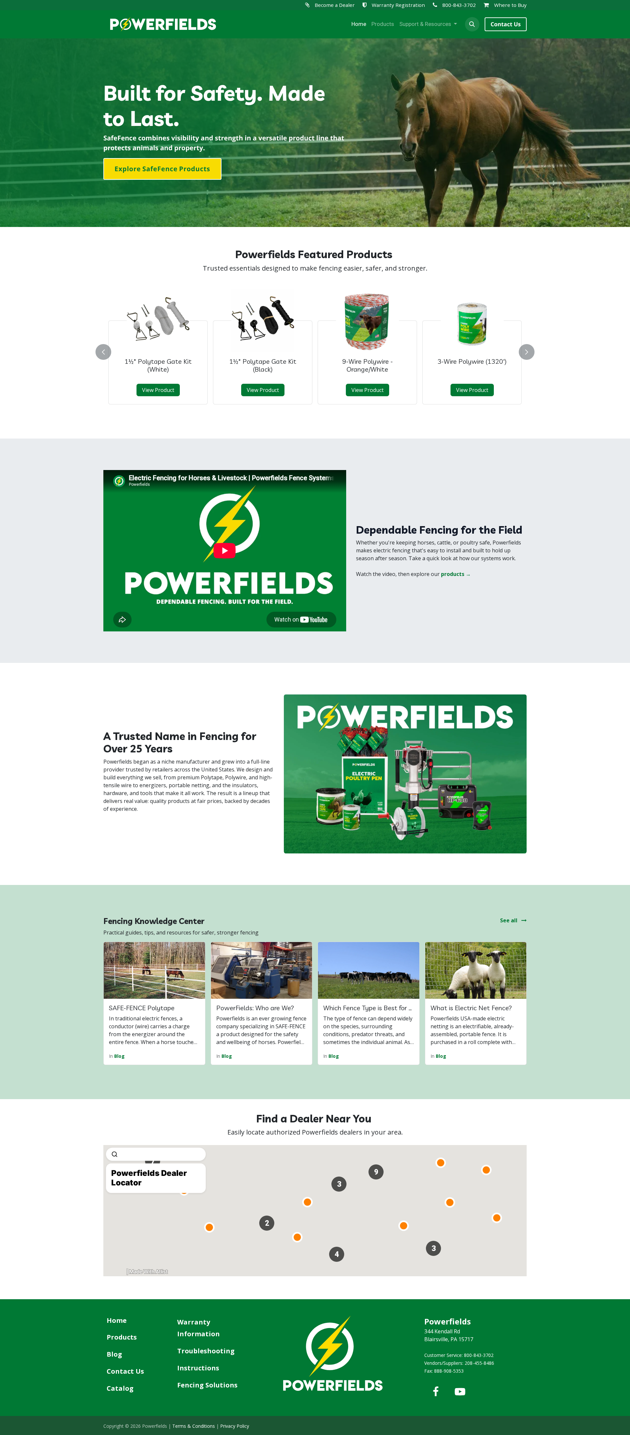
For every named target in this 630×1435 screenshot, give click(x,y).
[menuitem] (359, 24)
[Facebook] (435, 1391)
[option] (315, 350)
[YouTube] (460, 1391)
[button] (472, 24)
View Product (158, 390)
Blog (119, 1056)
